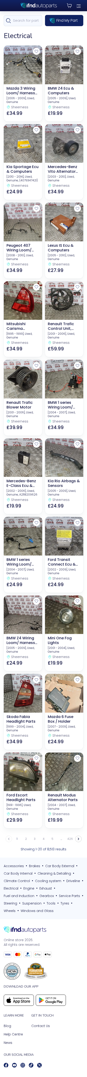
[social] (6, 1065)
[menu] (78, 5)
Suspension (32, 903)
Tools (51, 903)
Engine (28, 888)
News (8, 1042)
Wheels (10, 910)
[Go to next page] (78, 839)
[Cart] (69, 5)
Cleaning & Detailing (54, 873)
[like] (36, 51)
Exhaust (45, 888)
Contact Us (40, 1026)
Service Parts (69, 896)
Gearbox (46, 896)
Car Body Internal (18, 873)
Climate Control (17, 881)
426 (70, 839)
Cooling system (48, 881)
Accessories (14, 866)
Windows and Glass (37, 910)
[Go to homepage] (43, 930)
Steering (10, 903)
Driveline (73, 881)
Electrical (11, 888)
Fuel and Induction (19, 896)
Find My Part (67, 20)
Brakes (34, 866)
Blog (7, 1026)
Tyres (65, 903)
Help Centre (13, 1034)
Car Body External (59, 866)
